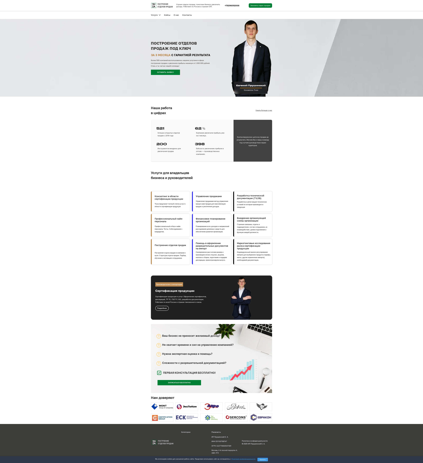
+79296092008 (232, 5)
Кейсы (167, 15)
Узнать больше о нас (264, 110)
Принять (263, 459)
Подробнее (162, 308)
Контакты (187, 15)
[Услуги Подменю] (160, 15)
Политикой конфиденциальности (243, 459)
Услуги (154, 15)
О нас (176, 15)
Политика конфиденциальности (255, 441)
